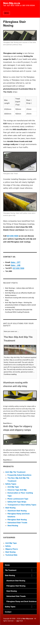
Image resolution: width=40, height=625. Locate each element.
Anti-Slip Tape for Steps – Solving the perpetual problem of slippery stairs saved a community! (20, 305)
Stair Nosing (10, 508)
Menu (6, 13)
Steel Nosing (12, 525)
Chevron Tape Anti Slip (17, 490)
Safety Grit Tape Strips (16, 502)
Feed (20, 621)
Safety (8, 546)
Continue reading (10, 374)
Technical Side (11, 555)
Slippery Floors (11, 549)
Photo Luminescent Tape (17, 499)
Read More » (7, 423)
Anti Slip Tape (13, 487)
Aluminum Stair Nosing (17, 511)
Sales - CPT (15, 262)
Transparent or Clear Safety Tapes (21, 505)
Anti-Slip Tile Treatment (15, 472)
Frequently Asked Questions (19, 475)
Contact (8, 612)
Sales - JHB (15, 265)
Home (7, 565)
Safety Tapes (10, 484)
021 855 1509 (12, 236)
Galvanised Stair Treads (17, 522)
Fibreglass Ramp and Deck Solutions (21, 601)
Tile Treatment (10, 570)
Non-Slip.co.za (11, 3)
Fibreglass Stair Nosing (17, 519)
